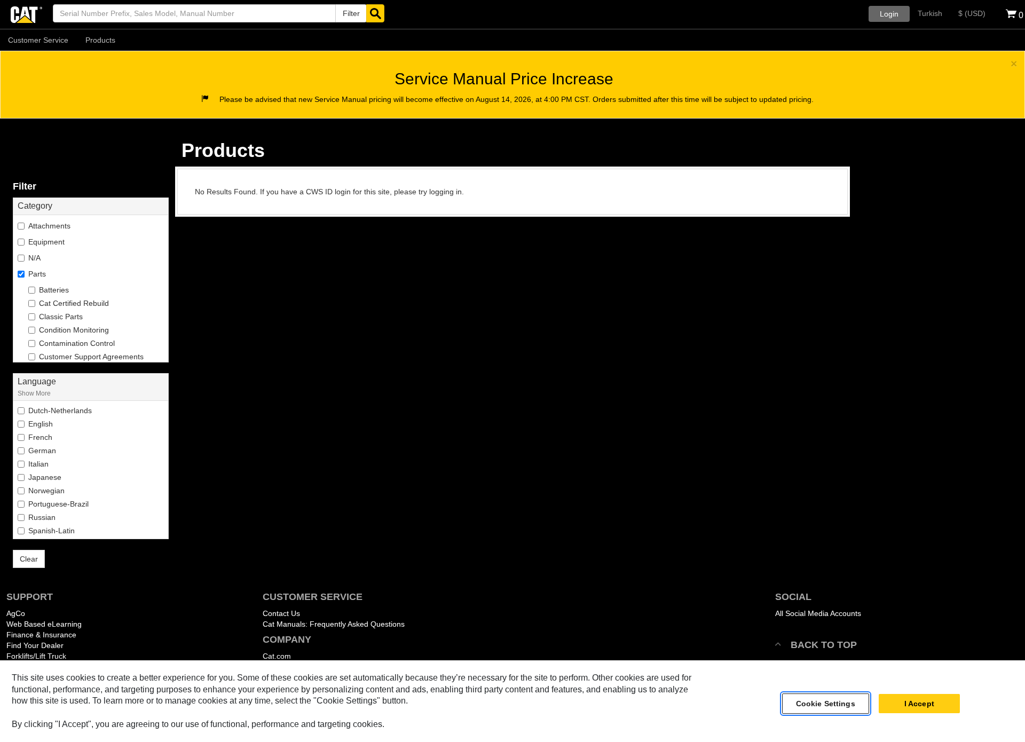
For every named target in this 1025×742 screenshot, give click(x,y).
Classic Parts (61, 316)
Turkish (930, 13)
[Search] (375, 13)
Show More (34, 393)
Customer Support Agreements (91, 356)
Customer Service (38, 40)
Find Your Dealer (35, 645)
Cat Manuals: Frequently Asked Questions (334, 624)
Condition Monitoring (74, 330)
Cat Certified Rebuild (74, 303)
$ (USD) (971, 13)
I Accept (919, 703)
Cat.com (277, 656)
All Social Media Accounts (818, 613)
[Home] (26, 13)
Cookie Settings (825, 703)
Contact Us (281, 613)
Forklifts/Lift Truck (36, 656)
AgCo (15, 613)
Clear (29, 559)
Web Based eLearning (44, 624)
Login (889, 14)
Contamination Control (77, 343)
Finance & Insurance (41, 634)
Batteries (54, 290)
